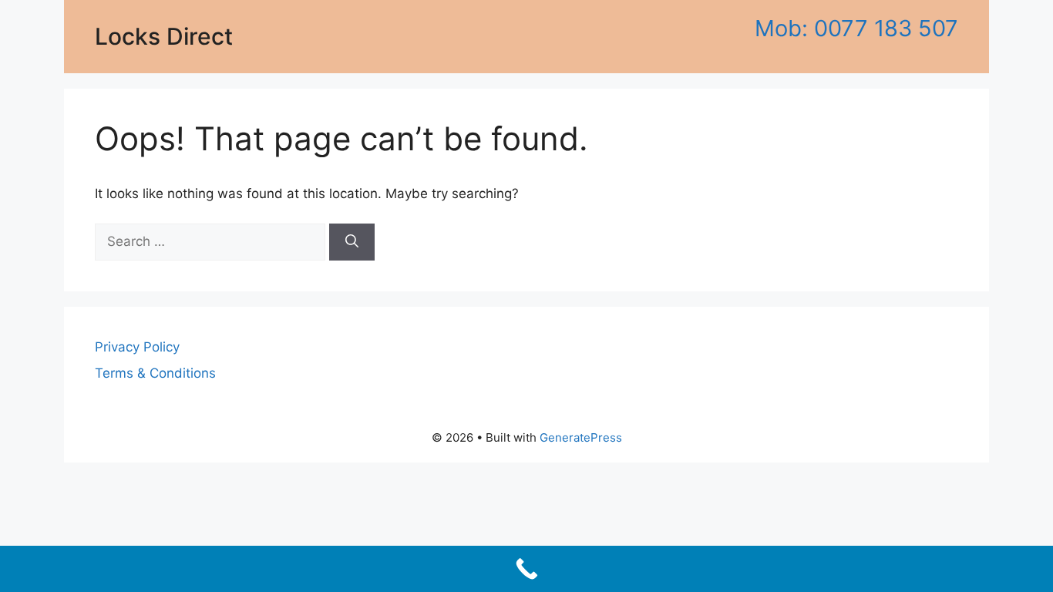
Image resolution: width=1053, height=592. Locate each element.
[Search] (352, 242)
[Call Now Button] (526, 569)
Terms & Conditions (155, 373)
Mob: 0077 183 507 (856, 28)
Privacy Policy (137, 347)
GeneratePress (581, 437)
